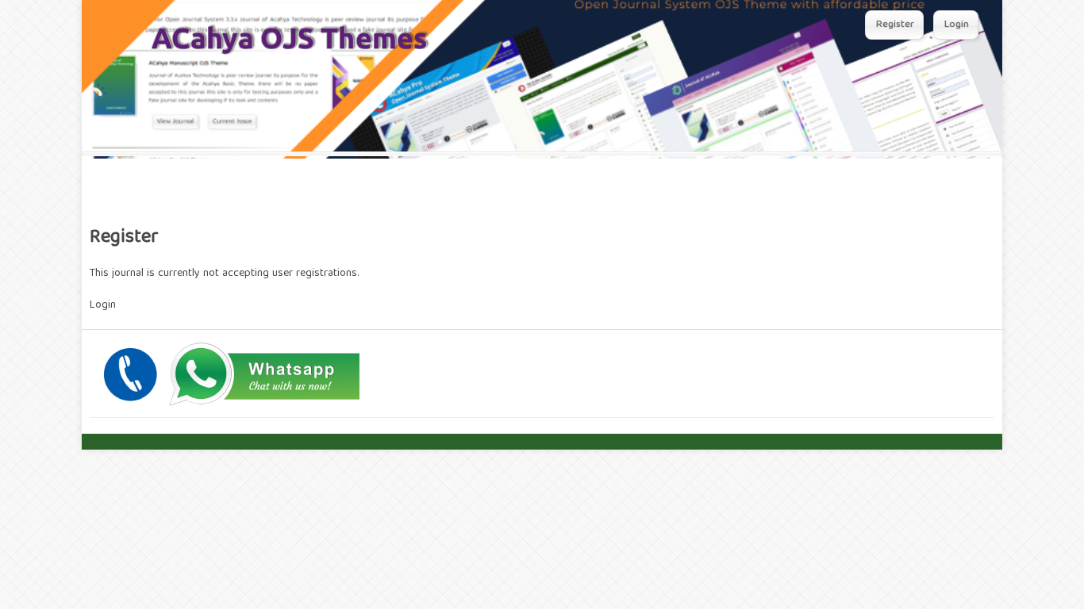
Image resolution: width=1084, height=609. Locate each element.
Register (895, 25)
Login (956, 25)
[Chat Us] (228, 405)
